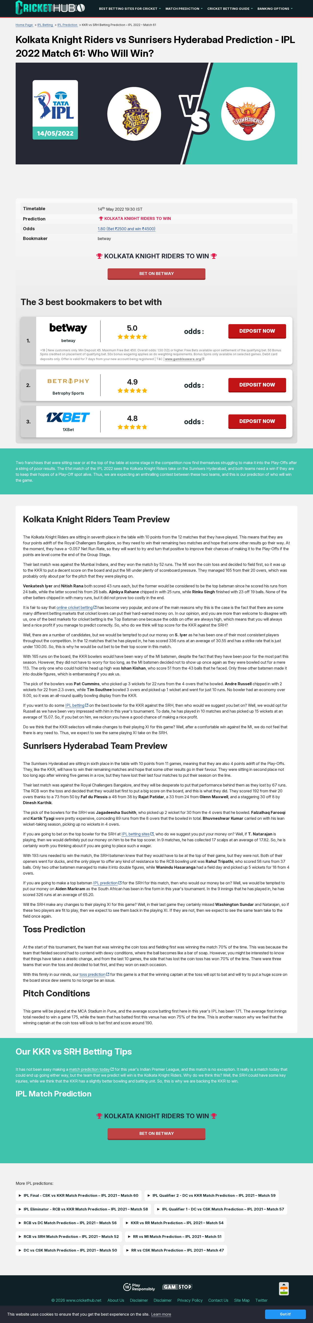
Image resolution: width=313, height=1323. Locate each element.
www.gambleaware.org (183, 359)
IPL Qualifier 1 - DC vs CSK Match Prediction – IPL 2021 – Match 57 (223, 1209)
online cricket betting (74, 607)
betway (68, 340)
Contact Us (218, 1300)
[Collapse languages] (284, 1284)
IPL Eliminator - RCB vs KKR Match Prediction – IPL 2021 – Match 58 (86, 1209)
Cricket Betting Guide (228, 9)
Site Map (242, 1300)
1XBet (68, 429)
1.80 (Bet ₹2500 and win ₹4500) (127, 228)
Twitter (261, 1300)
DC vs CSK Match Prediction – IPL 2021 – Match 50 (70, 1250)
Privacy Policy (190, 1300)
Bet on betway (156, 273)
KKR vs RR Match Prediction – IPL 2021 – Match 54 (177, 1222)
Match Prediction (182, 9)
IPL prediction (105, 882)
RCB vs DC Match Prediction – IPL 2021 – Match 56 (70, 1222)
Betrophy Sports (68, 393)
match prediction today (89, 1069)
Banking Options (273, 9)
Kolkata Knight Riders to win (137, 218)
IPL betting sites (136, 834)
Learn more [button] (161, 1314)
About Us (115, 1300)
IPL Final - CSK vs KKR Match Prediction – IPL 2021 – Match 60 (81, 1195)
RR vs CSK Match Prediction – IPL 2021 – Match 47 (177, 1250)
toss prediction (92, 974)
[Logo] (50, 8)
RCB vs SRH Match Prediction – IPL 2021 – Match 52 (71, 1236)
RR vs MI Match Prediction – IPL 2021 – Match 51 (177, 1236)
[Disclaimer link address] (177, 1288)
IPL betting (74, 705)
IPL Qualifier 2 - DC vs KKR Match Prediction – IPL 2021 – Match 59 (214, 1195)
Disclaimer (139, 1300)
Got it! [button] (285, 1314)
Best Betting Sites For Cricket (128, 9)
